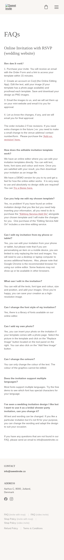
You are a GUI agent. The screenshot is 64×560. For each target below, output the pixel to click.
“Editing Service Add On (33, 214)
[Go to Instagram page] (11, 499)
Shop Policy (10, 519)
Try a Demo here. (23, 188)
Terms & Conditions (33, 528)
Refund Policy (11, 528)
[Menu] (56, 7)
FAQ (6, 514)
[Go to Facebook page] (6, 499)
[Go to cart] (46, 7)
